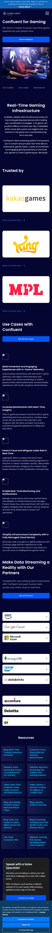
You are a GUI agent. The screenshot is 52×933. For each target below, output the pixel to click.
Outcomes (8, 88)
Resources (39, 88)
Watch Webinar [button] (26, 39)
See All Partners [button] (26, 596)
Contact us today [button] (26, 898)
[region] (26, 916)
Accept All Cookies (26, 919)
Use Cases (23, 88)
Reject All (26, 925)
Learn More (24, 6)
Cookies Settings (26, 930)
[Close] (47, 903)
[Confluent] (11, 13)
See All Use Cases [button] (26, 339)
